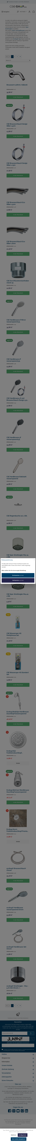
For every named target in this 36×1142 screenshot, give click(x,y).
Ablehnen (13, 1135)
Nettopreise (18, 580)
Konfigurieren (22, 1135)
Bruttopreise (18, 575)
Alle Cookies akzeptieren (18, 1139)
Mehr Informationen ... (22, 1131)
